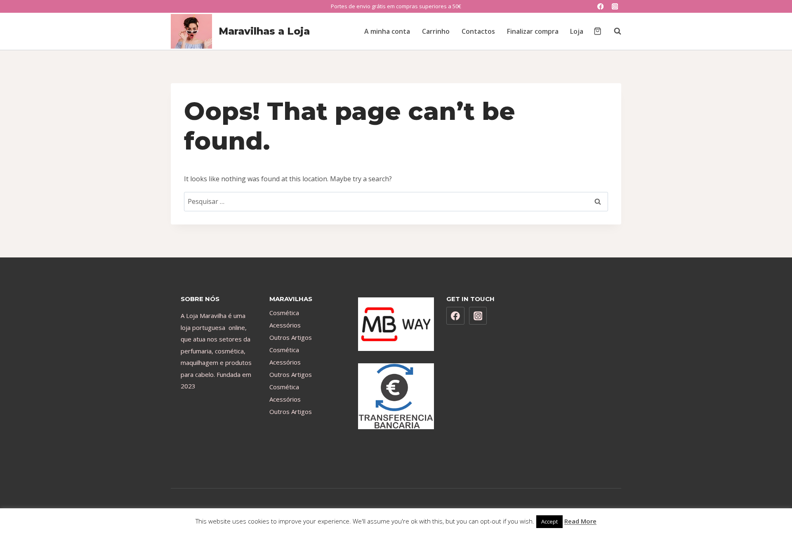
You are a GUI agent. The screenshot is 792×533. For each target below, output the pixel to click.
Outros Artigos (290, 337)
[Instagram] (614, 6)
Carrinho (436, 31)
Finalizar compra (533, 31)
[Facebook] (600, 6)
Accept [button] (549, 521)
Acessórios (285, 325)
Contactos (478, 31)
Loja (576, 31)
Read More (580, 521)
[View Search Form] (613, 31)
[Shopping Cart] (597, 31)
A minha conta (387, 31)
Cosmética (284, 313)
